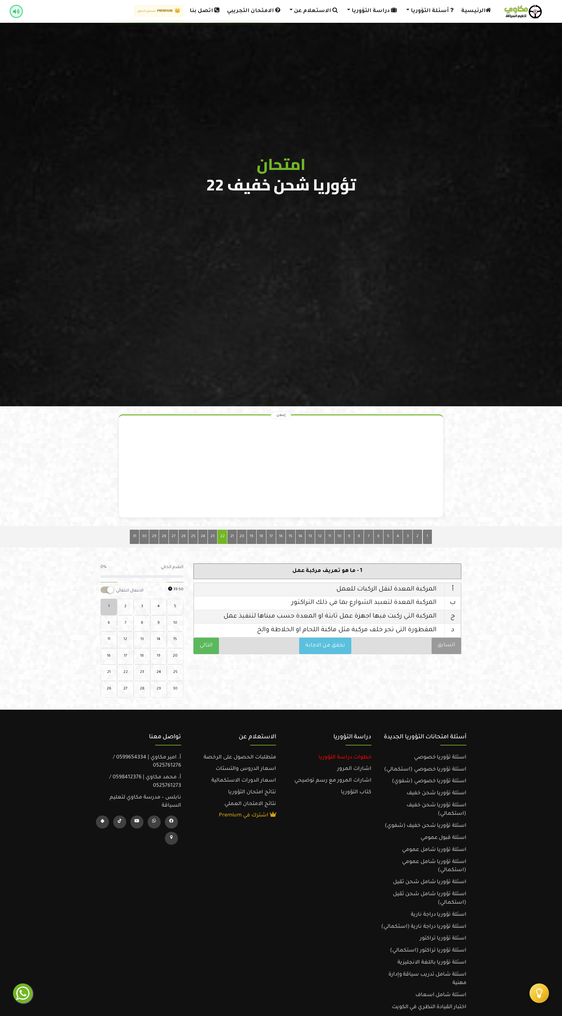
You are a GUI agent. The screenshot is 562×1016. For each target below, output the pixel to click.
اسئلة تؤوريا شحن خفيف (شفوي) (425, 826)
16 (281, 537)
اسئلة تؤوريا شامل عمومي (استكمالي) (434, 866)
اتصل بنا (202, 11)
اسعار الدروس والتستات (246, 769)
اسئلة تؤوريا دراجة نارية (438, 915)
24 (203, 537)
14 (300, 537)
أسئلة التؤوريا (429, 11)
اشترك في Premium (244, 815)
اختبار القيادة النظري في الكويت (429, 1007)
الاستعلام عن (312, 11)
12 (320, 537)
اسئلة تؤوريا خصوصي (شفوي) (429, 781)
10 (339, 537)
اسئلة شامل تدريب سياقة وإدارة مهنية (427, 979)
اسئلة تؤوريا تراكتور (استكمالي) (428, 950)
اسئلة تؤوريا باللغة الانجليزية (431, 963)
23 (212, 537)
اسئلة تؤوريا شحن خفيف (436, 793)
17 (271, 537)
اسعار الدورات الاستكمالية (243, 781)
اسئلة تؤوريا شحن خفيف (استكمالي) (436, 809)
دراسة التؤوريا (370, 11)
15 (290, 537)
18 (261, 537)
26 (183, 537)
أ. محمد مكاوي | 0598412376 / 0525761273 (145, 781)
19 (251, 537)
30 (144, 537)
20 (241, 537)
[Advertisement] (281, 468)
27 (173, 537)
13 (310, 537)
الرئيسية (473, 11)
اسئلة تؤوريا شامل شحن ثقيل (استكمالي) (429, 898)
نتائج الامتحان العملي (250, 804)
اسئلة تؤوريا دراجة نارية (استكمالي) (423, 927)
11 (329, 537)
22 (222, 537)
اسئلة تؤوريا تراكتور (443, 938)
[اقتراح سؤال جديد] (539, 993)
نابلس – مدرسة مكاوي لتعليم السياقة (145, 802)
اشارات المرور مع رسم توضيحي (332, 781)
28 (164, 537)
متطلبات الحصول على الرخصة (240, 757)
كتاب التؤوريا (356, 792)
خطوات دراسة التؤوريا (344, 757)
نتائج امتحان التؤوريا (252, 792)
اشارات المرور (354, 769)
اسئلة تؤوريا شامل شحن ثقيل (429, 882)
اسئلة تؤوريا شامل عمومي (434, 850)
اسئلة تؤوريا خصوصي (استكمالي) (425, 769)
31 (134, 537)
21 (232, 537)
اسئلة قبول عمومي (443, 838)
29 (154, 537)
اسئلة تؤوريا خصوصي (440, 757)
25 (193, 537)
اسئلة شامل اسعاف (440, 995)
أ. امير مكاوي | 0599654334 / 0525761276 (147, 762)
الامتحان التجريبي (251, 11)
